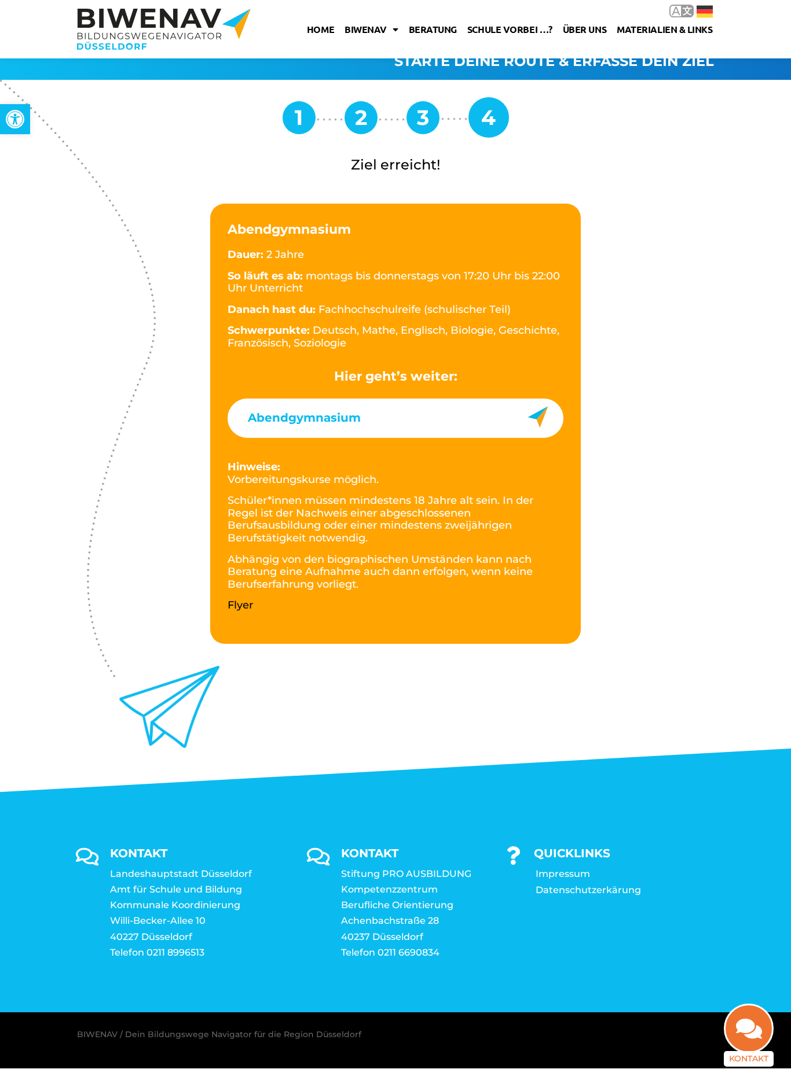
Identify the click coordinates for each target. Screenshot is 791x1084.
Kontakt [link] (748, 1058)
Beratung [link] (433, 29)
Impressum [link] (563, 873)
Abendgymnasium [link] (304, 418)
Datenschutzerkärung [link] (588, 889)
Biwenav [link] (366, 29)
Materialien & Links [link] (664, 29)
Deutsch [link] (696, 10)
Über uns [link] (584, 29)
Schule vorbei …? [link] (509, 29)
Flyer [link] (240, 605)
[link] (15, 119)
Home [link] (320, 29)
